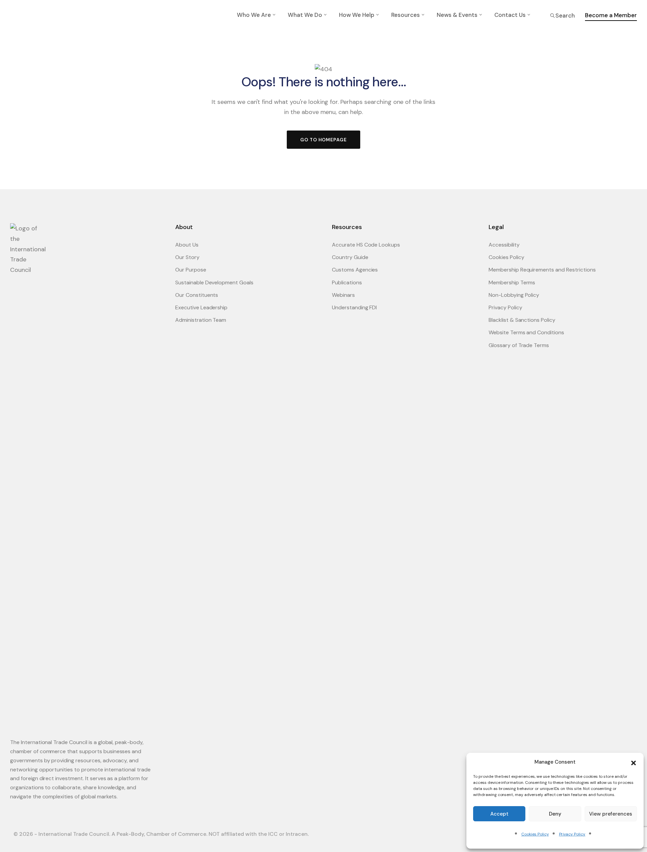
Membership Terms (512, 282)
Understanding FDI (354, 307)
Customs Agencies (355, 269)
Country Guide (350, 257)
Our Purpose (190, 269)
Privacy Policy (572, 834)
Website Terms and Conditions (526, 332)
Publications (347, 282)
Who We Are (254, 15)
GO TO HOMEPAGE (323, 140)
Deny (555, 814)
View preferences (610, 814)
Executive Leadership (201, 307)
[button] (633, 762)
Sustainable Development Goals (214, 282)
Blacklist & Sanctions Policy (522, 319)
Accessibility (504, 244)
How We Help (356, 15)
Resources (405, 15)
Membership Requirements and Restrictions (542, 269)
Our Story (187, 257)
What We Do (305, 15)
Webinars (343, 295)
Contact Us (510, 15)
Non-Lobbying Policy (514, 295)
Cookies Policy (535, 834)
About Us (186, 244)
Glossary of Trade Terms (519, 345)
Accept (499, 814)
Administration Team (200, 319)
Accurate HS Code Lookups (366, 244)
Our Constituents (196, 295)
